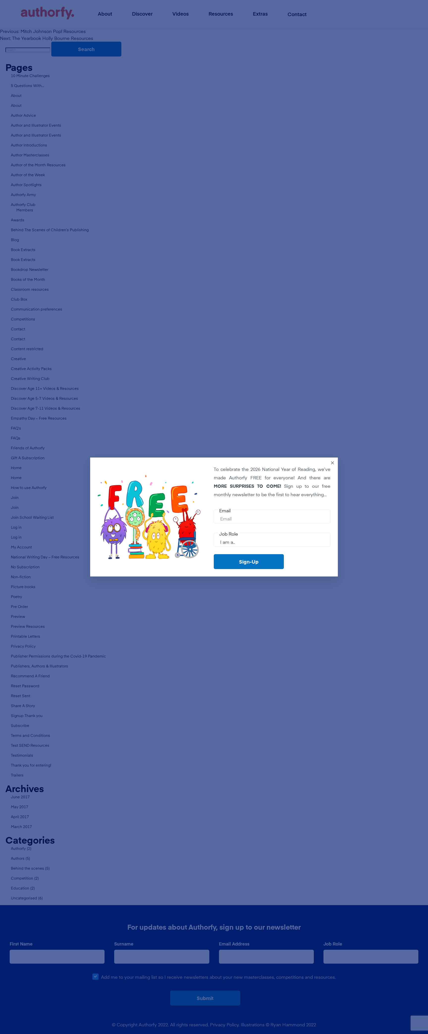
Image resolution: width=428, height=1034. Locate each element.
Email (225, 511)
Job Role (228, 534)
